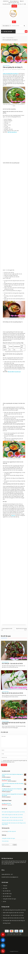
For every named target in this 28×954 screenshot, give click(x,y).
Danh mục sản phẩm (7, 31)
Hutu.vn (13, 515)
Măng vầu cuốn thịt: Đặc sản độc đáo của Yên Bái (12, 693)
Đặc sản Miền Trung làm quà (14, 371)
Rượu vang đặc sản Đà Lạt (6, 629)
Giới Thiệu (5, 888)
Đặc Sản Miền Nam (7, 896)
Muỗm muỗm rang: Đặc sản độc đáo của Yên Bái (12, 814)
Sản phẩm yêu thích (6, 4)
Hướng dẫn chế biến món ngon (8, 838)
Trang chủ (5, 885)
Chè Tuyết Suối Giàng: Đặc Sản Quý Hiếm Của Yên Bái (13, 811)
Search (14, 844)
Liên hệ (4, 901)
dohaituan (15, 69)
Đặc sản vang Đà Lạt (12, 132)
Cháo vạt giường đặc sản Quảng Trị (10, 73)
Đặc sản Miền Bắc (6, 890)
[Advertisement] (14, 148)
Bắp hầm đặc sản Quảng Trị (21, 629)
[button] (26, 31)
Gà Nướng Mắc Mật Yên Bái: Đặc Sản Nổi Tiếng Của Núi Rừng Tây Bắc (13, 723)
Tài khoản (14, 6)
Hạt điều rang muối (12, 831)
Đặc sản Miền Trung (7, 893)
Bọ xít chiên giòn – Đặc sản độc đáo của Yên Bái (12, 663)
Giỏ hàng (13, 4)
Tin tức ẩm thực (6, 65)
